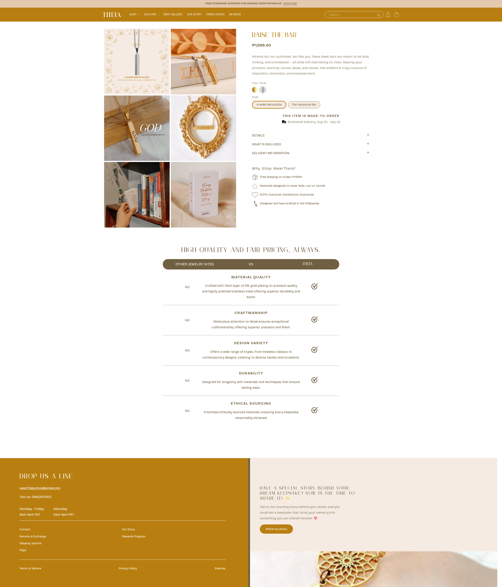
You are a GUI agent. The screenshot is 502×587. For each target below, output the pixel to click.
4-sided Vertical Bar (269, 104)
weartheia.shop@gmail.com (40, 488)
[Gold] (254, 90)
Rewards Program (134, 536)
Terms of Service (30, 568)
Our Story (128, 529)
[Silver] (262, 90)
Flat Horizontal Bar (304, 104)
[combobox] (354, 14)
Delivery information (270, 153)
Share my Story (276, 529)
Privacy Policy (128, 568)
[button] (134, 14)
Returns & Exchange (33, 536)
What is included (266, 144)
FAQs (23, 550)
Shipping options (30, 543)
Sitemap (220, 568)
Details (258, 135)
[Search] (379, 15)
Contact (25, 529)
